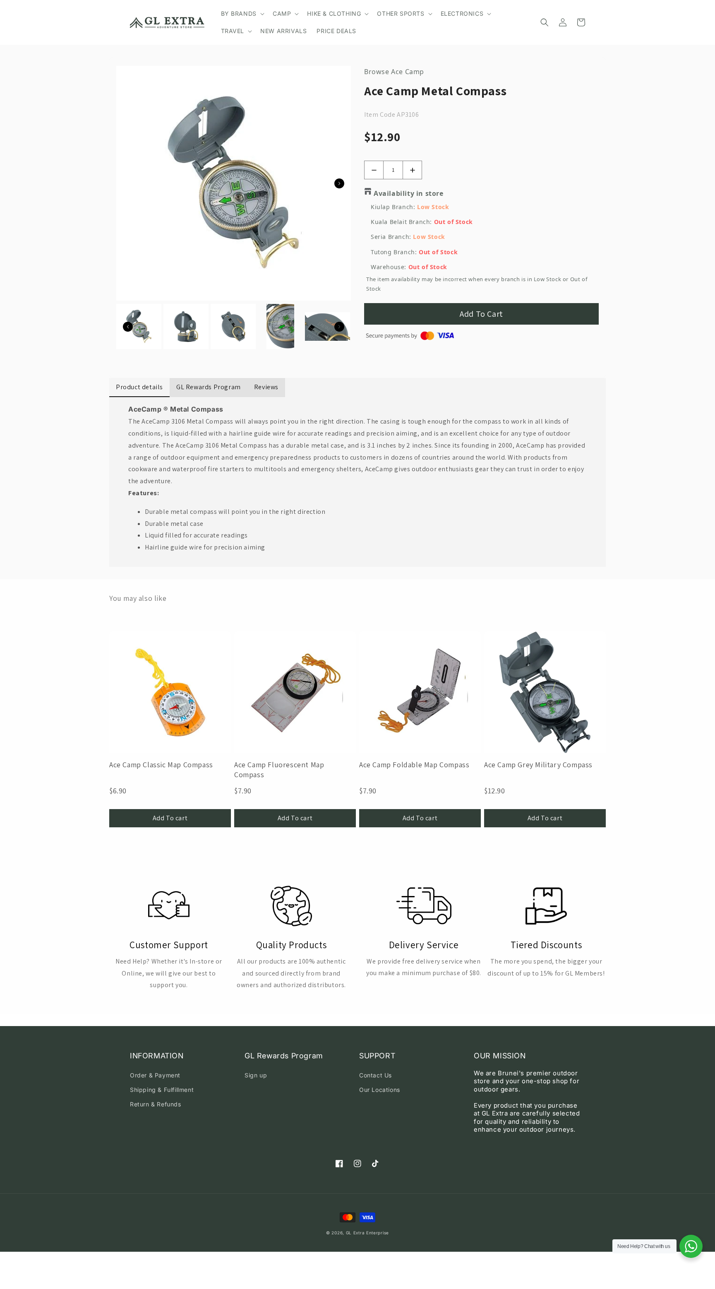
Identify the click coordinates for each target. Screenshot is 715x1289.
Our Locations (379, 1089)
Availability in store (409, 193)
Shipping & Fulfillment (162, 1089)
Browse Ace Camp (394, 71)
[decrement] (374, 170)
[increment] (412, 170)
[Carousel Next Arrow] (339, 183)
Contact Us (375, 1075)
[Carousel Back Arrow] (128, 327)
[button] (242, 13)
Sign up (256, 1075)
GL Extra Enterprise (367, 1232)
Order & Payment (155, 1075)
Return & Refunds (155, 1104)
